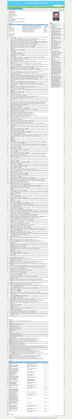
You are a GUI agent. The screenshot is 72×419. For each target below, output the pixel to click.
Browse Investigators (25, 7)
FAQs (47, 7)
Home (13, 7)
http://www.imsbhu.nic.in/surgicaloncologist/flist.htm (17, 21)
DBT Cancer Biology (36, 7)
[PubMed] (36, 43)
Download (12, 414)
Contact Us (58, 7)
